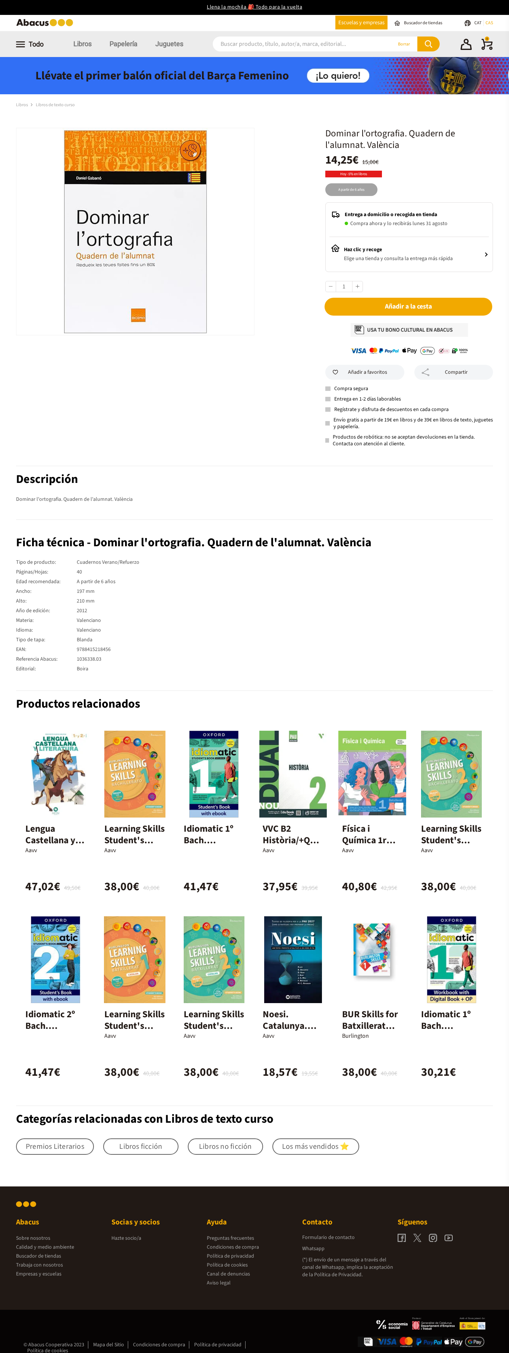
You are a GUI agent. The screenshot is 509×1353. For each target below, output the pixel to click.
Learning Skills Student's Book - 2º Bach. (451, 846)
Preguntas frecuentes (230, 1238)
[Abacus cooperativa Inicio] (46, 25)
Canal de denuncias (228, 1274)
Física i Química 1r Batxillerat (364, 840)
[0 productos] (487, 48)
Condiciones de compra (233, 1247)
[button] (466, 45)
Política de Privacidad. (338, 1274)
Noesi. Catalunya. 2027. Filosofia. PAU (291, 1032)
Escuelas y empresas (361, 22)
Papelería (123, 44)
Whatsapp (313, 1248)
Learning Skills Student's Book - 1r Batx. (134, 1026)
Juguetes (169, 44)
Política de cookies (227, 1265)
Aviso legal (219, 1283)
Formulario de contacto (328, 1237)
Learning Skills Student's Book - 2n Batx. (214, 1032)
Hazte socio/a (126, 1238)
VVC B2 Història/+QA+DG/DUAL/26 (291, 840)
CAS (489, 23)
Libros (82, 44)
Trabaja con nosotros (39, 1265)
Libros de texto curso (55, 105)
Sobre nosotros (33, 1238)
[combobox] (292, 44)
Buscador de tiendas (38, 1256)
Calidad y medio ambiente (45, 1247)
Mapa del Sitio (108, 1345)
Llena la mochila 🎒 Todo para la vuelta (254, 7)
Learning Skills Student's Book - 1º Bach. (134, 846)
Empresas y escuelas (38, 1274)
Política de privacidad (230, 1256)
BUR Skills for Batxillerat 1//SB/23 (370, 1026)
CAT (478, 23)
